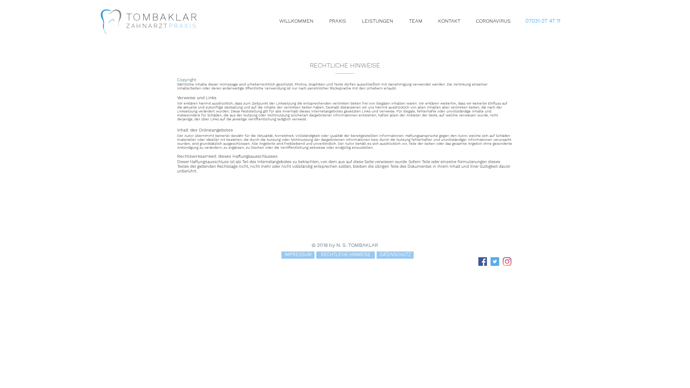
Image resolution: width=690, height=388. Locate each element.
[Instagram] (507, 261)
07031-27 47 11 (542, 21)
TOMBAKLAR (162, 17)
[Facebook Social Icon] (482, 261)
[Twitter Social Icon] (495, 261)
